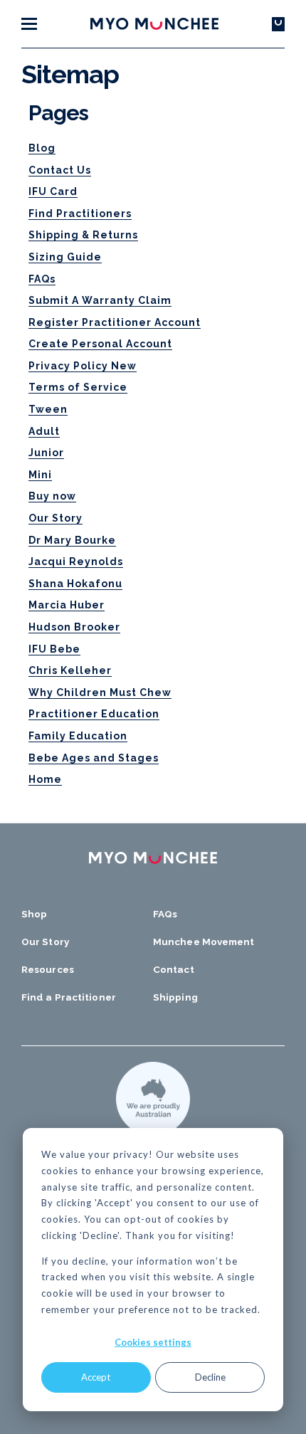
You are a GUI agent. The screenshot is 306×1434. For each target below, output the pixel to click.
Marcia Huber (66, 605)
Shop (34, 913)
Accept (95, 1377)
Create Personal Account (100, 343)
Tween (48, 409)
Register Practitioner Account (114, 322)
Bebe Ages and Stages (93, 758)
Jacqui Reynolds (75, 561)
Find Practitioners (80, 213)
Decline (210, 1377)
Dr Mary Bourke (72, 540)
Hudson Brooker (74, 627)
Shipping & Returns (83, 235)
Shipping (175, 997)
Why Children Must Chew (100, 692)
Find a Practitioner (68, 997)
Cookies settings (153, 1342)
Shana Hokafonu (75, 583)
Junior (46, 452)
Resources (47, 969)
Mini (40, 474)
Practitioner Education (93, 713)
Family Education (77, 736)
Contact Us (59, 170)
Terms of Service (77, 387)
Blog (42, 148)
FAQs (42, 279)
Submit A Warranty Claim (100, 300)
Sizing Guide (65, 257)
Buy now (52, 496)
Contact (173, 969)
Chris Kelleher (70, 670)
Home (45, 779)
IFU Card (53, 191)
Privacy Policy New (82, 365)
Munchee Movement (204, 941)
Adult (44, 431)
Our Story (55, 518)
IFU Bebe (54, 649)
